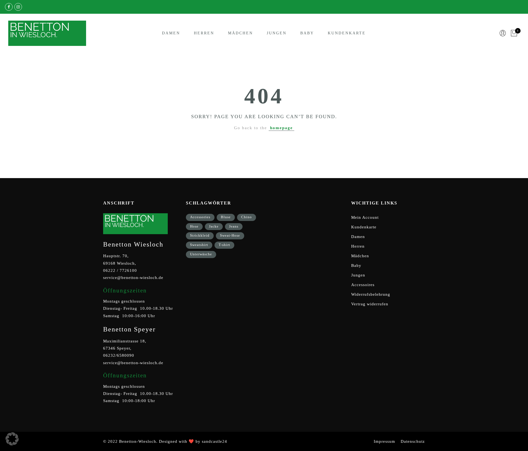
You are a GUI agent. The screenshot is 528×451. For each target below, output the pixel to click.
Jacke (214, 226)
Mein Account (365, 217)
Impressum (384, 441)
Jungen (277, 33)
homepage (281, 128)
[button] (12, 439)
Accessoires (363, 285)
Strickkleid (200, 235)
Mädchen (240, 33)
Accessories (200, 217)
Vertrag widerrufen (369, 304)
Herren (204, 33)
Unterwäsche (201, 254)
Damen (171, 33)
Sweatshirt (199, 245)
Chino (246, 217)
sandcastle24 (214, 441)
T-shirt (224, 245)
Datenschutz (413, 441)
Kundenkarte (347, 33)
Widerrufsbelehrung (370, 294)
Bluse (226, 217)
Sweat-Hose (230, 235)
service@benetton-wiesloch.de (133, 277)
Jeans (233, 226)
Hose (194, 226)
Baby (307, 33)
